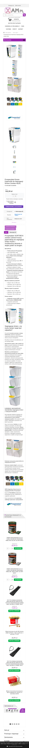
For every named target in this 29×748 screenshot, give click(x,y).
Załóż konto (18, 5)
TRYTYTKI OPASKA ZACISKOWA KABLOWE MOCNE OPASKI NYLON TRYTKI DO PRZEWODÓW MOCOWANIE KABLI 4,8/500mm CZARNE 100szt (14, 663)
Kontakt (20, 29)
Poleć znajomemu (10, 229)
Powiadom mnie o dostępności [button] (13, 206)
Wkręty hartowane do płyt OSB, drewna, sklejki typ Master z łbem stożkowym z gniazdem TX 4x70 (14, 633)
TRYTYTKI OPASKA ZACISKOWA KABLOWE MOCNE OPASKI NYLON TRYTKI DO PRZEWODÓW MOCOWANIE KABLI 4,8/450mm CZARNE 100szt (14, 602)
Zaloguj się (11, 5)
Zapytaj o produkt (10, 226)
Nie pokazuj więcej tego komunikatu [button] (15, 746)
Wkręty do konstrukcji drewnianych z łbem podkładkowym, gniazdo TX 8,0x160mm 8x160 (14, 692)
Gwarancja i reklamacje (12, 26)
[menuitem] (14, 23)
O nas (22, 26)
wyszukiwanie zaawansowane (14, 17)
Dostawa (8, 29)
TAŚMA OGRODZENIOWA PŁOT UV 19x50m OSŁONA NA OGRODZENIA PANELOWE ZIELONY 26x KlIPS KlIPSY (14, 539)
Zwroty (14, 29)
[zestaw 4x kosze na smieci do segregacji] (14, 51)
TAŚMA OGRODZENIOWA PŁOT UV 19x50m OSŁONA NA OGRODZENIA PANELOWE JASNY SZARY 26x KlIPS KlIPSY (14, 571)
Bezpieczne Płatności (14, 23)
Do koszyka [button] (18, 548)
